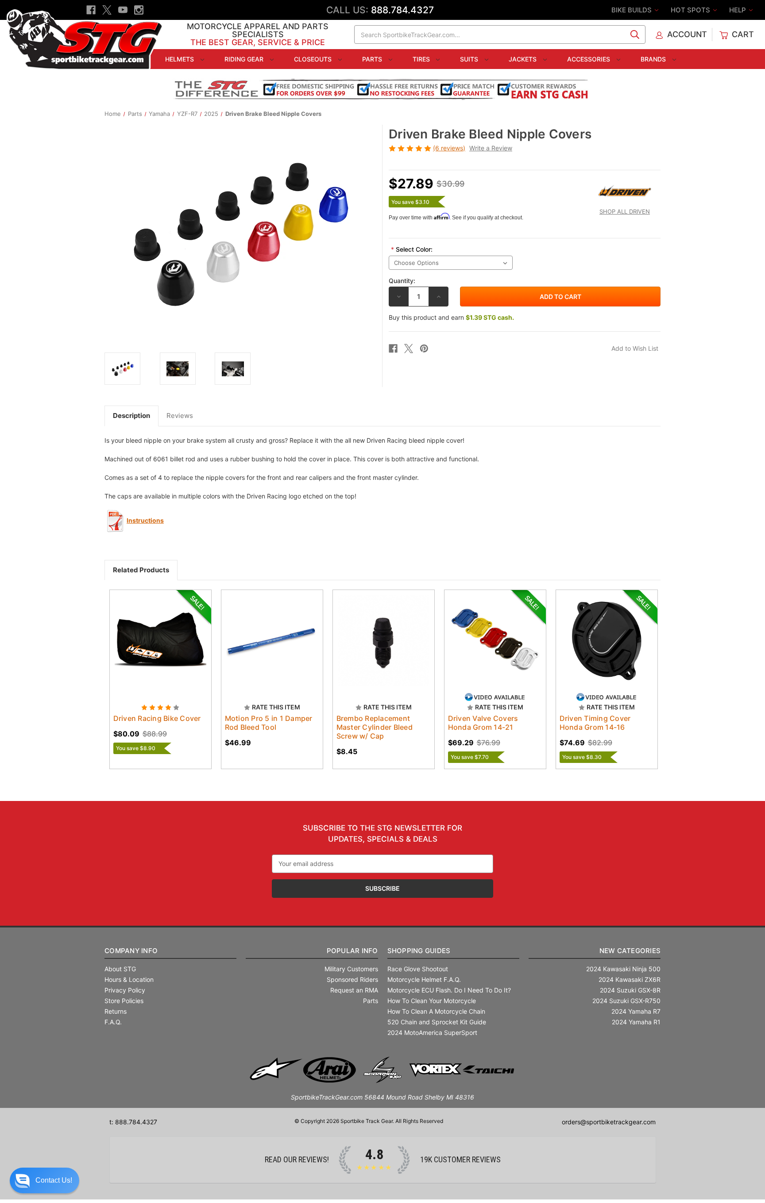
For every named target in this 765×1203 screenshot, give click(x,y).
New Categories (630, 950)
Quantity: (402, 280)
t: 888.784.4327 (133, 1122)
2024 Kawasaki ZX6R (630, 979)
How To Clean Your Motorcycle (431, 1000)
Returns (115, 1011)
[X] (107, 10)
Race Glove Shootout (417, 969)
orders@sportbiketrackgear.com (609, 1122)
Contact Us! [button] (53, 1180)
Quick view (156, 632)
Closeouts (313, 59)
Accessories (589, 59)
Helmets (180, 59)
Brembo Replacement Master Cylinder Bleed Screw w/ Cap (374, 727)
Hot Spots (691, 10)
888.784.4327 (402, 9)
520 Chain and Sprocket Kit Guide (436, 1022)
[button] (44, 1180)
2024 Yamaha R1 (636, 1022)
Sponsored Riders (352, 979)
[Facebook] (91, 10)
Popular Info (352, 950)
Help (738, 10)
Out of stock (160, 648)
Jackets (523, 59)
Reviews (179, 415)
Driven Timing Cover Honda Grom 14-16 (595, 723)
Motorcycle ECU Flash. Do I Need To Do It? (449, 990)
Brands (654, 59)
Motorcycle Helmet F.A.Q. (424, 979)
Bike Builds (632, 10)
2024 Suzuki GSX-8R (630, 990)
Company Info (131, 950)
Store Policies (123, 1000)
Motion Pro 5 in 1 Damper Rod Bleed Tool (269, 723)
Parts (373, 59)
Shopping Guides (419, 950)
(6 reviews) (449, 148)
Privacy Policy (124, 990)
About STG (120, 969)
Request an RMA (354, 990)
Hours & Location (129, 979)
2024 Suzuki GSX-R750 (626, 1000)
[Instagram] (138, 10)
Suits (470, 59)
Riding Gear (244, 59)
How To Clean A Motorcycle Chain (436, 1011)
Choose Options (272, 648)
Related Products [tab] (141, 570)
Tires (422, 59)
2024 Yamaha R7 (636, 1011)
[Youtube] (123, 10)
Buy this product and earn (451, 317)
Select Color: (412, 249)
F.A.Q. (113, 1022)
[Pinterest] (424, 348)
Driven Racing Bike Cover (157, 718)
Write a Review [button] (490, 148)
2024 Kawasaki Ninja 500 (623, 969)
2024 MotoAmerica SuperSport (432, 1032)
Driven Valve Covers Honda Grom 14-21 (483, 723)
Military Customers (351, 969)
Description (131, 415)
